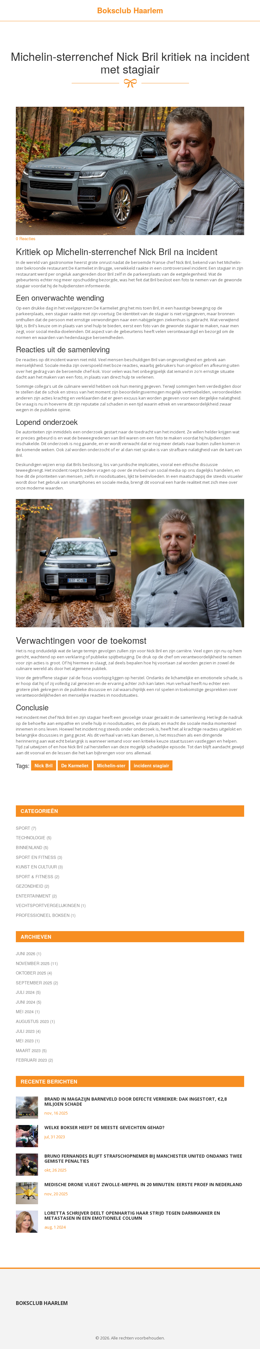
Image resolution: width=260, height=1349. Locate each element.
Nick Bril (44, 765)
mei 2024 (28, 1011)
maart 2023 (31, 1050)
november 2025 (37, 963)
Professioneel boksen (45, 915)
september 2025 (37, 983)
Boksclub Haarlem (130, 10)
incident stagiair (151, 765)
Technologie (33, 837)
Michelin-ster (111, 765)
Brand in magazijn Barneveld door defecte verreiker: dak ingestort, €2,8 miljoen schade (135, 1101)
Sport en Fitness (39, 857)
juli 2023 (28, 1031)
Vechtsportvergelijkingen (51, 905)
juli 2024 (28, 992)
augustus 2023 (35, 1021)
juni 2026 (28, 953)
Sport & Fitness (37, 876)
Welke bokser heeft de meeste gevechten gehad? (104, 1127)
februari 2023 (34, 1060)
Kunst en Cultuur (39, 867)
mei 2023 (28, 1041)
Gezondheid (32, 886)
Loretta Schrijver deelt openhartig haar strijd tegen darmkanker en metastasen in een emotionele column (132, 1215)
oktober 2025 (34, 973)
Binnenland (32, 847)
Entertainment (36, 896)
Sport (26, 828)
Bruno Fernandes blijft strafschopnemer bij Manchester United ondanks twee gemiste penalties (143, 1158)
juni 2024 (28, 1002)
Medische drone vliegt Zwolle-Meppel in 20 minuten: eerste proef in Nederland (143, 1184)
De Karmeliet (74, 765)
